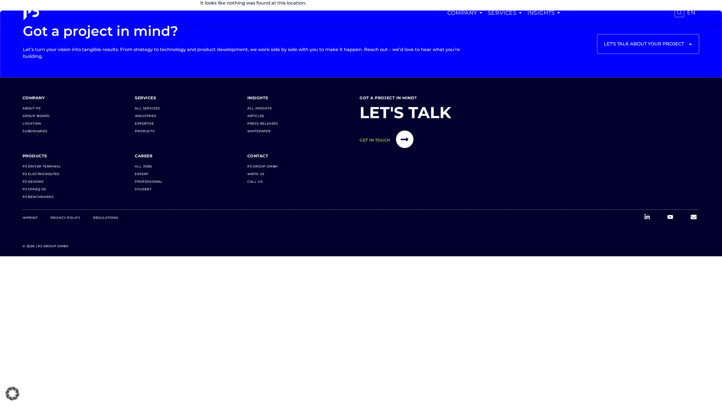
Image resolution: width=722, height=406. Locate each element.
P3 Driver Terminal (42, 166)
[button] (12, 393)
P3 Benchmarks (38, 197)
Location (32, 123)
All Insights (259, 108)
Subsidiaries (35, 131)
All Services (147, 108)
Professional (149, 182)
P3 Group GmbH (262, 166)
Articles (255, 116)
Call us (255, 182)
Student (143, 189)
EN (691, 12)
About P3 (31, 108)
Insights (541, 12)
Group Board (36, 116)
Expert (141, 174)
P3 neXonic (33, 182)
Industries (145, 116)
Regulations (105, 218)
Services (502, 12)
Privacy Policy (65, 218)
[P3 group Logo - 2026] (31, 13)
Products (145, 131)
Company (462, 12)
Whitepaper (259, 131)
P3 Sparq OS (34, 189)
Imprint (30, 218)
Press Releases (262, 123)
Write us (256, 174)
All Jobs (143, 166)
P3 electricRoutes (41, 174)
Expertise (144, 123)
